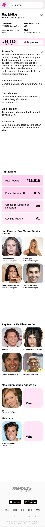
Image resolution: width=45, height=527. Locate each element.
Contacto (17, 517)
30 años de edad (32, 32)
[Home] (22, 489)
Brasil (5, 32)
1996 (16, 26)
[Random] (42, 15)
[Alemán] (37, 510)
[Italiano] (30, 510)
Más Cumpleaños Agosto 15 (19, 385)
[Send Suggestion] (42, 52)
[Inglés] (7, 510)
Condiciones (36, 517)
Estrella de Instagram (13, 17)
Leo (25, 26)
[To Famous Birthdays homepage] (4, 4)
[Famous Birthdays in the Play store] (30, 502)
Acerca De (8, 517)
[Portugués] (15, 510)
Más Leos (8, 418)
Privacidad (26, 517)
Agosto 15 (7, 26)
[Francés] (22, 510)
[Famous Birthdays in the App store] (15, 502)
